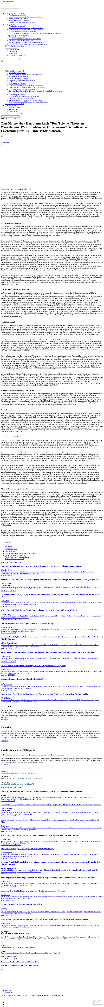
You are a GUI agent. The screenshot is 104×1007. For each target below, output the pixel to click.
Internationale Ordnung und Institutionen (22, 22)
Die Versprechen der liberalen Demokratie (22, 31)
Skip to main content (7, 2)
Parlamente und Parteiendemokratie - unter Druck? (25, 39)
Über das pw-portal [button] (11, 105)
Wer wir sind (13, 51)
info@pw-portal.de (12, 956)
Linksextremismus (11, 551)
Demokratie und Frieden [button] (13, 82)
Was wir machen (14, 50)
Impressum (8, 990)
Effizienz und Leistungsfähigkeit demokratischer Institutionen (28, 44)
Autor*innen (13, 53)
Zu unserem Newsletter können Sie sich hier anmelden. (20, 962)
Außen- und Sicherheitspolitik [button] (14, 71)
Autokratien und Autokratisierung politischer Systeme (26, 28)
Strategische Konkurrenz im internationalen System (25, 17)
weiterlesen (4, 719)
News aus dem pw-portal (17, 55)
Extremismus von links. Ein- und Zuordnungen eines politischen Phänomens (32, 755)
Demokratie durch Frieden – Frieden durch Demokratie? (27, 29)
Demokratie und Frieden (13, 24)
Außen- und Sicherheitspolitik (14, 13)
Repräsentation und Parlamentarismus (17, 35)
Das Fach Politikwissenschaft (14, 46)
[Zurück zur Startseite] (11, 8)
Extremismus (9, 548)
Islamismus (8, 546)
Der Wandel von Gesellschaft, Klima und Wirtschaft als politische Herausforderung (35, 33)
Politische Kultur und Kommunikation (21, 40)
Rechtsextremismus (11, 550)
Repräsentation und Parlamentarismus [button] (17, 93)
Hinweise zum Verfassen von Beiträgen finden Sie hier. (20, 965)
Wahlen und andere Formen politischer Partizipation (25, 42)
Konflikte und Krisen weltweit (18, 19)
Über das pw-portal (11, 48)
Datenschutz (9, 992)
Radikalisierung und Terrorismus (19, 20)
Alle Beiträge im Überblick (17, 15)
